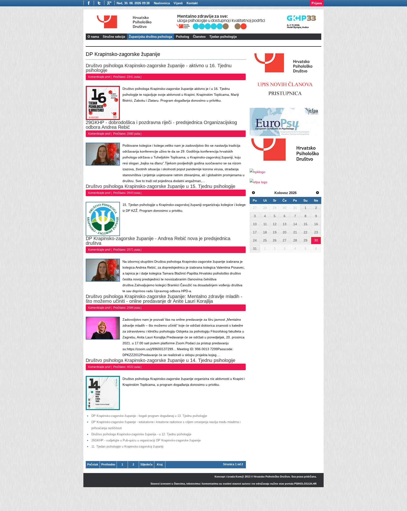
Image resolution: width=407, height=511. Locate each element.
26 (275, 240)
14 (295, 224)
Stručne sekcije (114, 36)
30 (316, 240)
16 (316, 224)
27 (284, 240)
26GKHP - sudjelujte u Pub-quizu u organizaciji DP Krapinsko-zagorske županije (146, 440)
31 (255, 248)
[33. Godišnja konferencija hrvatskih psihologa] (248, 30)
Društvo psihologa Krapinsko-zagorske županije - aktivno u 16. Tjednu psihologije (159, 68)
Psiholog (182, 36)
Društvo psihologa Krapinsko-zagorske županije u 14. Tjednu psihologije (160, 360)
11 (265, 224)
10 (255, 224)
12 (275, 224)
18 (265, 232)
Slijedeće (146, 464)
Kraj (160, 464)
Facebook (88, 3)
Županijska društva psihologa (150, 36)
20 (284, 232)
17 (255, 232)
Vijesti (178, 3)
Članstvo (199, 36)
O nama (93, 36)
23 (316, 232)
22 (305, 232)
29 (305, 240)
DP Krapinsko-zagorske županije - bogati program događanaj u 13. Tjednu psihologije (149, 416)
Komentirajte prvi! (99, 77)
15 (305, 224)
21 (295, 232)
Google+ (109, 3)
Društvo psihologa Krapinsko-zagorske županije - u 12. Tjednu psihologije (141, 434)
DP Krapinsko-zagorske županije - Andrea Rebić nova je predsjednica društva (158, 241)
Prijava (317, 3)
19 (275, 232)
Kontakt (192, 3)
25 (265, 240)
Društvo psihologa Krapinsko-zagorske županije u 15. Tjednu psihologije (160, 186)
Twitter (99, 3)
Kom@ (240, 476)
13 (284, 224)
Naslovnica (162, 3)
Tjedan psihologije (223, 36)
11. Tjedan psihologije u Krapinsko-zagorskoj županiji (127, 446)
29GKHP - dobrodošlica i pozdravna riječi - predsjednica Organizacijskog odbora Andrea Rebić (161, 125)
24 (255, 240)
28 (295, 240)
